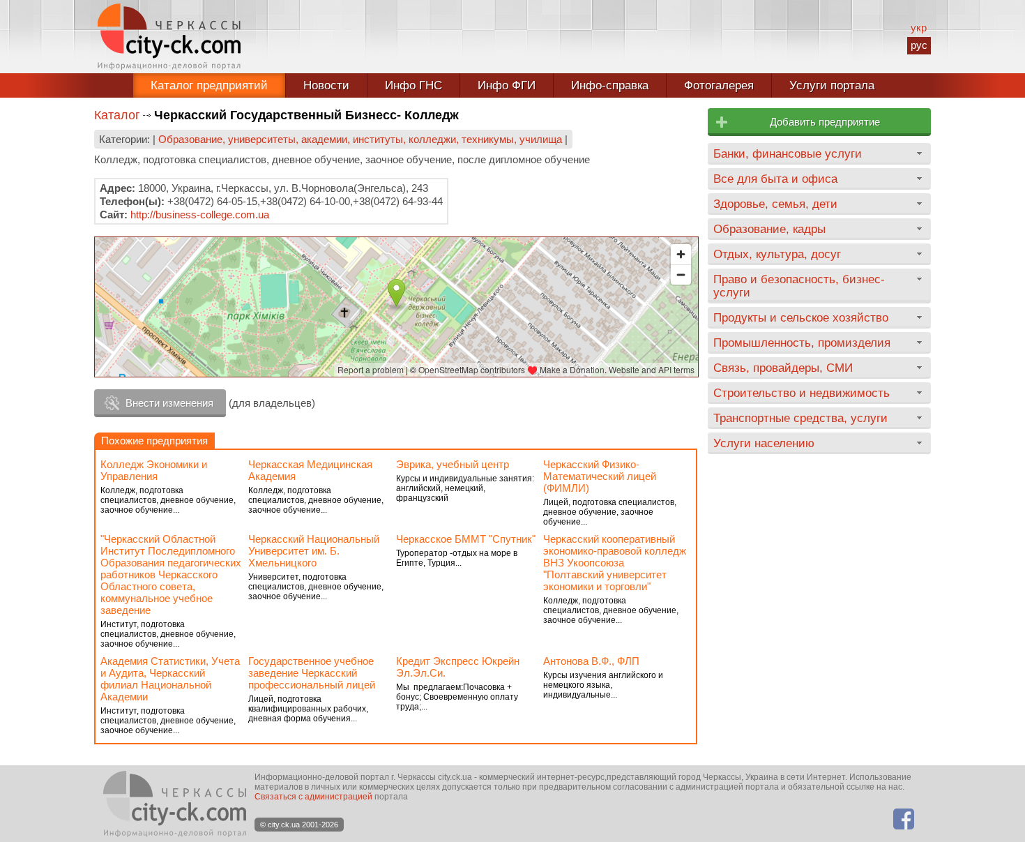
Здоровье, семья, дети (775, 203)
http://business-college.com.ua (199, 214)
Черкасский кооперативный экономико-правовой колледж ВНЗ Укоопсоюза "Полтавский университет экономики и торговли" (614, 562)
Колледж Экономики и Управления (153, 470)
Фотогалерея (719, 85)
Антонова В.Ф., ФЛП (591, 661)
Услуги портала (831, 85)
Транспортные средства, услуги (800, 418)
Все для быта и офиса (775, 178)
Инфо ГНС (413, 85)
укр (919, 27)
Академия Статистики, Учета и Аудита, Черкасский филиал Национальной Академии (170, 678)
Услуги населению (763, 443)
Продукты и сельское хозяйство (800, 317)
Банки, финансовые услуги (787, 153)
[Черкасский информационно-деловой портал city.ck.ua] (169, 36)
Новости (326, 85)
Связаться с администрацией (313, 797)
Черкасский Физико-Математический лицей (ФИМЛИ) (599, 476)
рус (919, 45)
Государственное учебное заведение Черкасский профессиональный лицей (311, 673)
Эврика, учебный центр (452, 464)
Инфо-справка (609, 85)
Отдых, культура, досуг (777, 254)
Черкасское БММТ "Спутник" (466, 539)
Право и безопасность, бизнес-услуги (799, 286)
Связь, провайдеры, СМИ (783, 367)
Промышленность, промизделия (801, 342)
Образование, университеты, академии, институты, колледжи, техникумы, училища (360, 139)
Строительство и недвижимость (801, 392)
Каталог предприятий (209, 85)
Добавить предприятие (825, 122)
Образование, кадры (769, 229)
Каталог (117, 115)
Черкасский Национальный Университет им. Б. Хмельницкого (313, 551)
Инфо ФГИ (507, 85)
